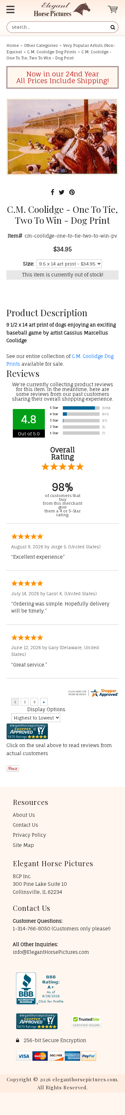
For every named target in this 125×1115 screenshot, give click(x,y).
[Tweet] (62, 192)
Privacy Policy (29, 835)
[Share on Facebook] (52, 192)
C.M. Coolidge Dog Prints (51, 51)
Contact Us (25, 825)
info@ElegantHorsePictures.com (51, 952)
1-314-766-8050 (32, 929)
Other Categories (41, 45)
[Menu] (13, 9)
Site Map (23, 845)
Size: (28, 264)
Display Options (46, 709)
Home (12, 45)
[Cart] (113, 9)
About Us (24, 815)
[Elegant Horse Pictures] (62, 9)
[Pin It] (72, 192)
